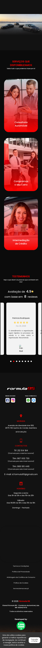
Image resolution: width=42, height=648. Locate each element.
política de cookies (16, 645)
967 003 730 (23, 458)
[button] (10, 360)
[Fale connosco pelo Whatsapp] (28, 400)
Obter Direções (21, 432)
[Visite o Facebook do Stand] (7, 400)
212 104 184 (22, 450)
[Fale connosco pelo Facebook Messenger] (33, 400)
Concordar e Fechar (34, 640)
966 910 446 (23, 466)
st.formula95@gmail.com (25, 474)
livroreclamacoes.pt (21, 588)
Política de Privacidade (21, 572)
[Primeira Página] (21, 390)
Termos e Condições (21, 566)
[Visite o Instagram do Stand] (13, 400)
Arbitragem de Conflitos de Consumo (21, 577)
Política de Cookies (21, 583)
